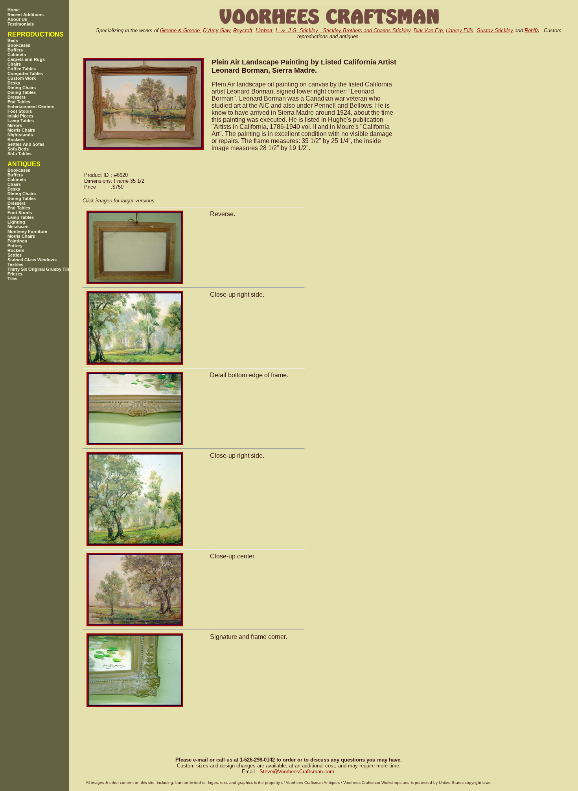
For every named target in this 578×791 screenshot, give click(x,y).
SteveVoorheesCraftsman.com (297, 771)
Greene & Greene (180, 30)
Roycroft (242, 30)
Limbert (264, 30)
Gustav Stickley (495, 30)
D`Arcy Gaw (216, 30)
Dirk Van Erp (428, 30)
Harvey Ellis (459, 30)
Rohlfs (532, 30)
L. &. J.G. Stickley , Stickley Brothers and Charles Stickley (343, 30)
